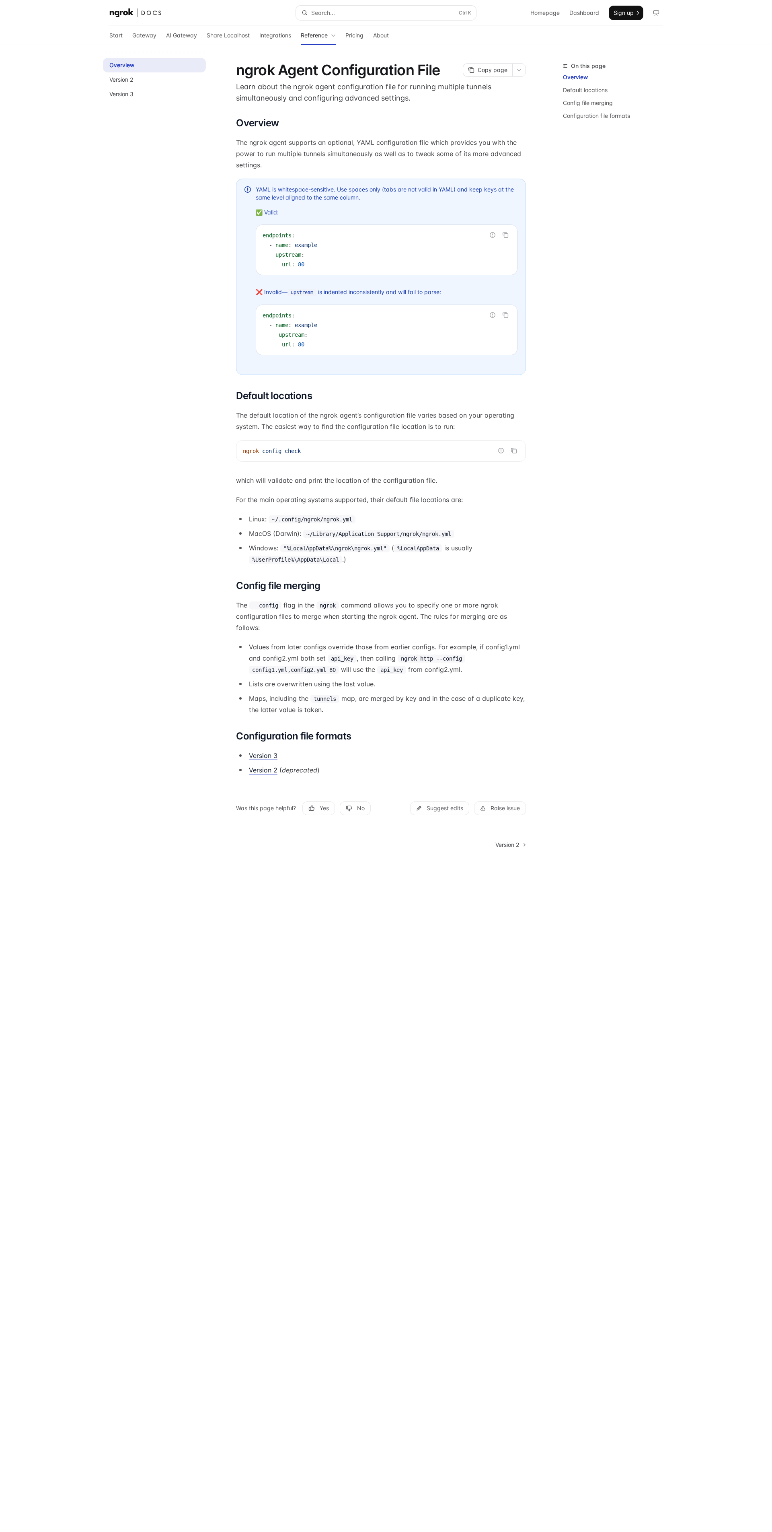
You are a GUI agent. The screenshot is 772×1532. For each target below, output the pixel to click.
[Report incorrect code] (492, 235)
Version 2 (263, 770)
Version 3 (263, 756)
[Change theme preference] (656, 12)
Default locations (585, 89)
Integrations (275, 35)
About (381, 35)
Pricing (354, 35)
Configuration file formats (596, 115)
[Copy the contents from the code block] (505, 235)
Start (116, 35)
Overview (575, 77)
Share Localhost (228, 35)
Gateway (144, 35)
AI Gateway (181, 35)
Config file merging (588, 102)
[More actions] (519, 70)
